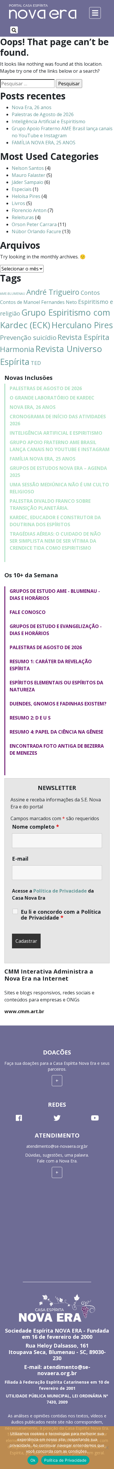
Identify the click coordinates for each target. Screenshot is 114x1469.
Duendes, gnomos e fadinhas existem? (58, 703)
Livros (18, 203)
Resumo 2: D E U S (30, 718)
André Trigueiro (53, 292)
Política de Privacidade (60, 891)
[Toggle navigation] (14, 29)
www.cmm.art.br (24, 1011)
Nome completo (35, 827)
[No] (107, 1448)
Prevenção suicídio (28, 337)
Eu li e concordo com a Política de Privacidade (61, 914)
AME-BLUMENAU (12, 294)
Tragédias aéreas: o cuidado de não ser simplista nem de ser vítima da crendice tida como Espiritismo (55, 541)
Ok (33, 1460)
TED (36, 362)
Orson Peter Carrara (34, 224)
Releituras (23, 217)
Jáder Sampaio (27, 182)
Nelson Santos (28, 168)
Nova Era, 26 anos (31, 107)
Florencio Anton (29, 210)
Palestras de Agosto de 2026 (43, 114)
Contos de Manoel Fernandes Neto (38, 302)
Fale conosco (28, 612)
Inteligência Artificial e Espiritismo (48, 121)
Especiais (22, 189)
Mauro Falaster (28, 175)
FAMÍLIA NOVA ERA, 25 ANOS (43, 142)
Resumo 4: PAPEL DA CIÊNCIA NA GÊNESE (56, 732)
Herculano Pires (82, 325)
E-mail (20, 859)
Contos (90, 293)
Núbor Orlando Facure (36, 231)
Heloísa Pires (26, 196)
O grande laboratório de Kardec (52, 398)
